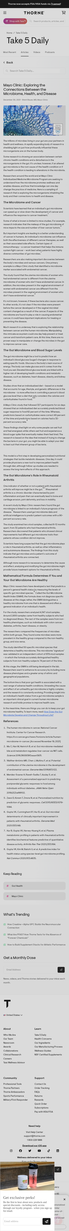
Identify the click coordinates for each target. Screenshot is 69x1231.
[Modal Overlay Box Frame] (27, 1196)
